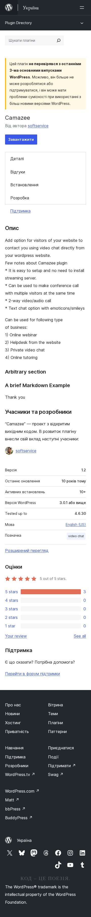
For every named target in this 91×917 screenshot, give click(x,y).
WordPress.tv (20, 774)
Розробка (19, 197)
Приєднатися (61, 747)
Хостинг (13, 722)
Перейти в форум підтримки (32, 673)
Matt (12, 799)
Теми (53, 713)
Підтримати (62, 765)
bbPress (15, 808)
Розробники (16, 765)
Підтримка (20, 210)
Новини (12, 713)
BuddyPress (19, 817)
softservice (38, 125)
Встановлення (24, 184)
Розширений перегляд (27, 550)
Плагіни (55, 722)
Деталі (17, 158)
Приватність (17, 731)
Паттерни (57, 731)
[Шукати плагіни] (59, 40)
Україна (24, 840)
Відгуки (17, 171)
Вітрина (55, 704)
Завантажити (21, 139)
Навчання (14, 747)
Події (53, 756)
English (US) (76, 524)
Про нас (13, 704)
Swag (55, 774)
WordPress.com (22, 791)
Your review (16, 635)
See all (80, 635)
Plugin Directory (18, 23)
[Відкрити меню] (83, 7)
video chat (76, 536)
